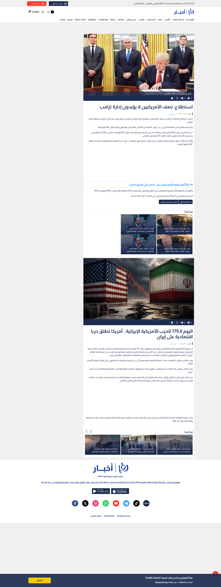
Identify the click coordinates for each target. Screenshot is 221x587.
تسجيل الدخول (57, 4)
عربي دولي (172, 114)
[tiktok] (136, 503)
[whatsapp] (106, 503)
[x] (85, 503)
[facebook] (75, 503)
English (35, 12)
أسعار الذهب (178, 19)
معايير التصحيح (96, 516)
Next (86, 431)
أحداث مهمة (80, 19)
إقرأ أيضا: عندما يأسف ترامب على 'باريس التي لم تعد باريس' (159, 184)
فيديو (70, 19)
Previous (91, 431)
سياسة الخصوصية (162, 582)
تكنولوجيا (92, 19)
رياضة (112, 19)
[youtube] (116, 503)
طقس (142, 19)
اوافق (40, 580)
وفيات (62, 19)
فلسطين (151, 19)
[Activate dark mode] (50, 12)
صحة (160, 19)
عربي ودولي (131, 19)
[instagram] (95, 503)
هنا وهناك (103, 19)
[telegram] (126, 503)
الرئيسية (190, 19)
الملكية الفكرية (109, 516)
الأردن (167, 19)
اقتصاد (121, 19)
